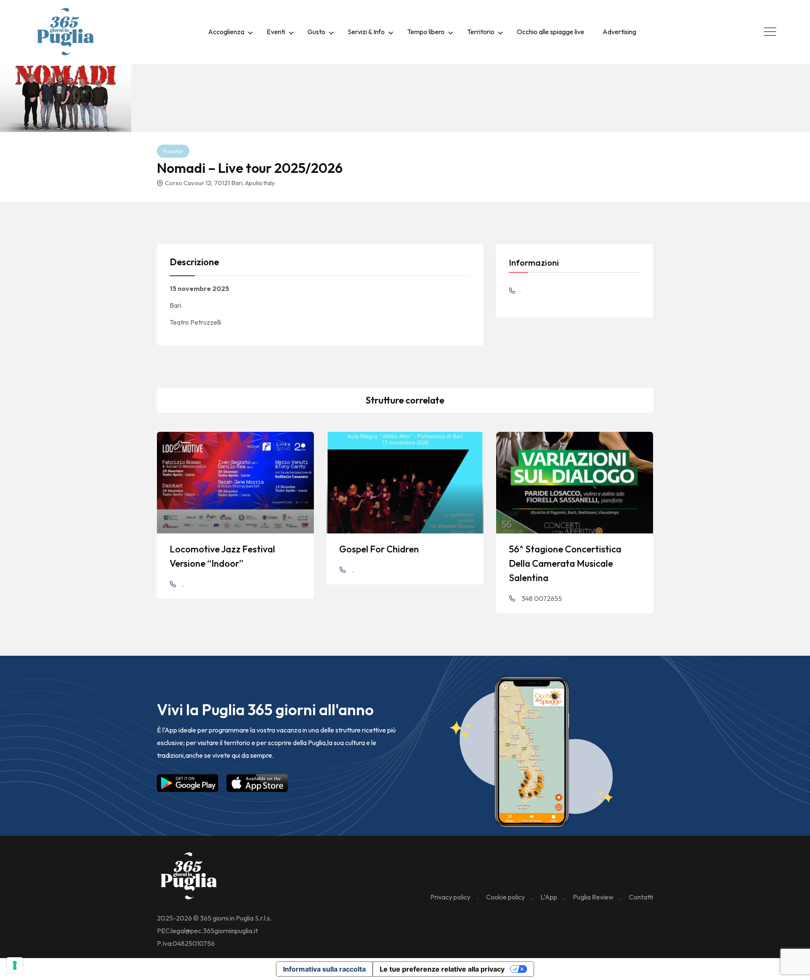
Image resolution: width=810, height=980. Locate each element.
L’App (548, 897)
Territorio (480, 31)
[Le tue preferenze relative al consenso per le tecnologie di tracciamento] (15, 965)
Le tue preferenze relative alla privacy (442, 969)
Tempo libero (426, 31)
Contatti (641, 897)
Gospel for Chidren (379, 549)
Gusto (316, 31)
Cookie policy (505, 897)
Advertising (619, 31)
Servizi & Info (366, 31)
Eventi (276, 31)
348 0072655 (541, 598)
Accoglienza (226, 31)
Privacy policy (450, 897)
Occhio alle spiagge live (550, 31)
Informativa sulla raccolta (324, 969)
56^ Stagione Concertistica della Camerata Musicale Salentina (565, 563)
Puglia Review (593, 897)
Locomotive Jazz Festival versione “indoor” (222, 556)
